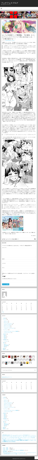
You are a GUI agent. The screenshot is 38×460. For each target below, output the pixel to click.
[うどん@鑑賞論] (6, 362)
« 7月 (3, 312)
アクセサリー (26, 435)
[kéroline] (12, 362)
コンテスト (19, 436)
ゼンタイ (25, 436)
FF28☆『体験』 (6, 447)
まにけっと (6, 400)
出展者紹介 (5, 339)
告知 (4, 346)
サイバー (22, 436)
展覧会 (18, 440)
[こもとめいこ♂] (24, 359)
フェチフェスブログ (9, 3)
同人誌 (4, 239)
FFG (3, 435)
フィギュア (28, 437)
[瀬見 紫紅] (33, 356)
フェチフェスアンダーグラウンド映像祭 (11, 331)
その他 (4, 318)
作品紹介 (4, 334)
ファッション (23, 437)
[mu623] (3, 356)
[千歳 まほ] (3, 362)
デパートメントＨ (7, 326)
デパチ (3, 437)
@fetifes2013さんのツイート (7, 377)
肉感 (7, 441)
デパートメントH (7, 437)
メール (3, 263)
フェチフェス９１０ (7, 332)
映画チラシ (5, 349)
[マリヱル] (15, 356)
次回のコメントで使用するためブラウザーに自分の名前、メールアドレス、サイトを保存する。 (18, 274)
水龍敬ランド (17, 239)
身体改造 (13, 441)
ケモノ (11, 436)
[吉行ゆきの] (24, 356)
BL (2, 435)
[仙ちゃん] (30, 359)
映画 (4, 338)
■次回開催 (5, 451)
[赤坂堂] (21, 356)
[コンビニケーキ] (6, 356)
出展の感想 (6, 345)
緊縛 (5, 441)
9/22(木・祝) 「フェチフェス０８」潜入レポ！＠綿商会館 (13, 450)
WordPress (18, 458)
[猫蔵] (27, 359)
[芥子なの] (33, 359)
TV (12, 435)
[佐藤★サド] (9, 362)
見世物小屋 (10, 441)
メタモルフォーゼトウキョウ (9, 328)
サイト (3, 267)
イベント (4, 319)
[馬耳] (15, 359)
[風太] (21, 362)
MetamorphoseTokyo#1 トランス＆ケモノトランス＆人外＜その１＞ (15, 452)
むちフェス (6, 322)
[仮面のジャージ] (30, 356)
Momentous (23, 458)
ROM (6, 435)
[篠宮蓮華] (24, 362)
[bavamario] (15, 362)
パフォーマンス (14, 437)
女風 (14, 440)
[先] (18, 359)
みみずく (13, 40)
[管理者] (9, 356)
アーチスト (6, 341)
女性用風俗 (12, 440)
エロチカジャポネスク (8, 324)
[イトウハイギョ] (21, 359)
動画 (4, 335)
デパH (35, 436)
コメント (4, 247)
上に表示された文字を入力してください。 (9, 278)
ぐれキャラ (14, 435)
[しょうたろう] (12, 356)
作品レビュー (6, 344)
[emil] (27, 356)
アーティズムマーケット (8, 323)
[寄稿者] (18, 362)
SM (7, 435)
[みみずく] (30, 362)
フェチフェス (10, 239)
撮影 (21, 440)
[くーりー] (27, 362)
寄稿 (4, 342)
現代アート (33, 440)
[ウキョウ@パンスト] (18, 356)
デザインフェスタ (7, 325)
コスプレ (15, 436)
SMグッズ (10, 435)
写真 (4, 440)
